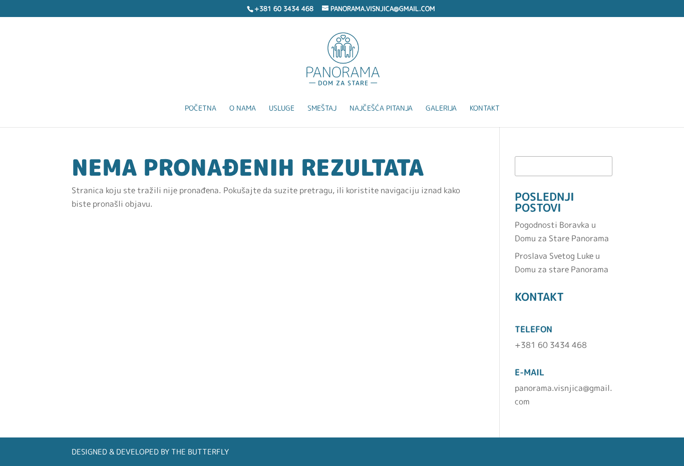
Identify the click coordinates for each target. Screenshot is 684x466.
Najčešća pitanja (381, 109)
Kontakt (485, 109)
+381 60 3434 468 (551, 344)
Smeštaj (321, 109)
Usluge (281, 109)
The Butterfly (200, 451)
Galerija (441, 109)
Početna (200, 109)
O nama (242, 109)
